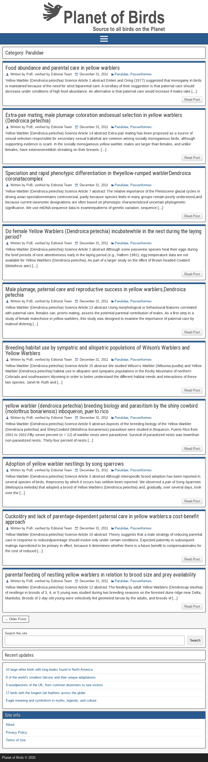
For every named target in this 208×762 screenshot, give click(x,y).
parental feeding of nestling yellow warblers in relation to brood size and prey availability (100, 575)
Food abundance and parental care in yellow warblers (62, 68)
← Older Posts (16, 619)
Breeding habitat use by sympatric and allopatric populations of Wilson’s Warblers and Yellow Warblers (97, 350)
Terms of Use (16, 740)
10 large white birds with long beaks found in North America (49, 669)
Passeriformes (141, 74)
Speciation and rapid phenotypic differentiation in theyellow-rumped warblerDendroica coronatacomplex (98, 176)
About (10, 724)
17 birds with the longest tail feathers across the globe (45, 693)
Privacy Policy (16, 732)
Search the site (16, 633)
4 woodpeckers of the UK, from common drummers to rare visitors (54, 685)
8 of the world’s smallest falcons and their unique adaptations (51, 677)
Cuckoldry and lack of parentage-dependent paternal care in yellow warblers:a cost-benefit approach (102, 519)
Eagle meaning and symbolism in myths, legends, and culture (51, 700)
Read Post (192, 99)
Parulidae (121, 74)
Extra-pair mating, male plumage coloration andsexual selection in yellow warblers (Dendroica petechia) (93, 118)
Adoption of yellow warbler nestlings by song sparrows (64, 464)
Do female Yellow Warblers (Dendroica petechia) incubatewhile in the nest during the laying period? (103, 234)
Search (195, 640)
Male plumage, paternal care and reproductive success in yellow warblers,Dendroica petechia (95, 292)
